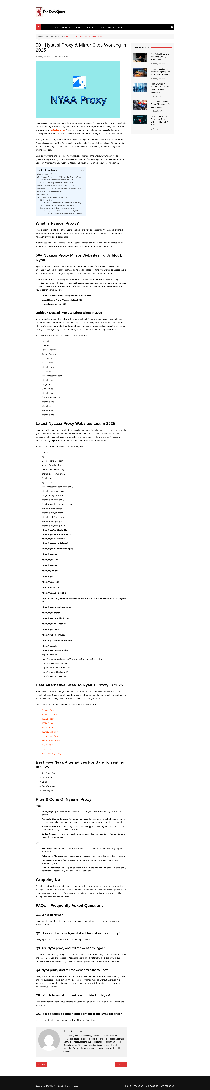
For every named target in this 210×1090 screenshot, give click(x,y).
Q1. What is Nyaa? (46, 200)
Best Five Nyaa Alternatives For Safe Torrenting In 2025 (60, 188)
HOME (128, 1086)
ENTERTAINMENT (62, 57)
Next (120, 1065)
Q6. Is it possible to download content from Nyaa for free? (61, 213)
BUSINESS (66, 27)
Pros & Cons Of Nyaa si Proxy (49, 191)
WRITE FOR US (167, 1086)
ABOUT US (138, 1086)
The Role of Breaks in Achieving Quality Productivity (160, 57)
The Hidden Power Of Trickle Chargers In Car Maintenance (161, 104)
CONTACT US (152, 1086)
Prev (43, 1065)
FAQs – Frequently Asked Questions (52, 197)
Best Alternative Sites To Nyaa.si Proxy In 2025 (56, 185)
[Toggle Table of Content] (80, 170)
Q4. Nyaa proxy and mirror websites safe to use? (58, 208)
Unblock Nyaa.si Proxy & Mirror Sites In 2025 (56, 180)
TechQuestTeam (44, 57)
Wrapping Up (42, 194)
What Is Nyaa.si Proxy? (46, 174)
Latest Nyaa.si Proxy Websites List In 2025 (55, 182)
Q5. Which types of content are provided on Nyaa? (59, 211)
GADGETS (79, 27)
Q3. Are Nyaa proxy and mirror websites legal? (57, 205)
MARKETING (114, 27)
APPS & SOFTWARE (96, 27)
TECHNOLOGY (49, 27)
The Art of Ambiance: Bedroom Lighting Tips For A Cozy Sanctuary (160, 72)
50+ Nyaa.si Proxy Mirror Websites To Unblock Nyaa (59, 177)
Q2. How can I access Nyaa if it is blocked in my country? (61, 203)
